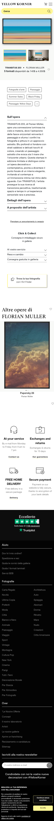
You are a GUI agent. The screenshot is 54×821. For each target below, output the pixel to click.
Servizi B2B (7, 573)
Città (4, 615)
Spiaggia (38, 600)
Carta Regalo (8, 590)
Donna (37, 610)
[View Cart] (45, 4)
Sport (5, 640)
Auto (36, 595)
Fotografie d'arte (17, 90)
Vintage (5, 645)
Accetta (43, 808)
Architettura (39, 590)
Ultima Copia (8, 600)
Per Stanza (7, 685)
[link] (17, 4)
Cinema (6, 665)
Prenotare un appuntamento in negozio (27, 222)
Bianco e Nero (9, 620)
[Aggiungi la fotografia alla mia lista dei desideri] (52, 403)
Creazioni (38, 630)
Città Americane (42, 635)
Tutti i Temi (7, 675)
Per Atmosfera (9, 690)
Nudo (36, 625)
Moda (5, 610)
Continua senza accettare (43, 799)
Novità (5, 595)
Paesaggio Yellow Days (20, 104)
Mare (36, 620)
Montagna (7, 650)
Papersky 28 (27, 393)
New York (7, 660)
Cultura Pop (8, 655)
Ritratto (37, 615)
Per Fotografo (9, 695)
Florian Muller (27, 397)
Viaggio (5, 635)
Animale (6, 625)
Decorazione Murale (12, 680)
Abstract (38, 605)
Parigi (5, 670)
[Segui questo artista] (50, 309)
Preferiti (6, 605)
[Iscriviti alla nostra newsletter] (49, 765)
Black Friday (34, 97)
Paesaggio (35, 90)
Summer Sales (16, 97)
